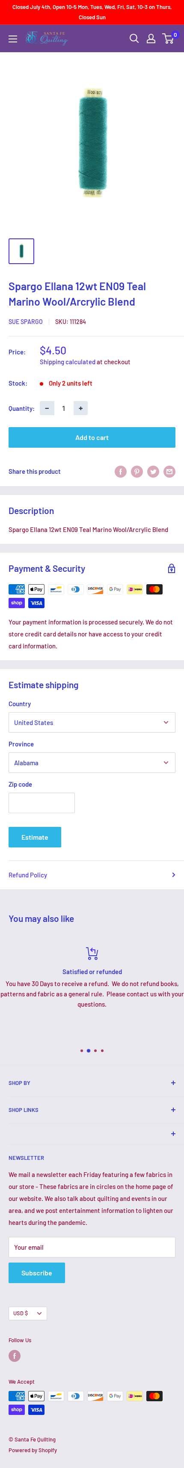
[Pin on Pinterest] (137, 471)
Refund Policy (28, 875)
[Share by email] (169, 471)
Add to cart (92, 437)
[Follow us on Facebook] (15, 1356)
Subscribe (36, 1273)
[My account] (151, 38)
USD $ (20, 1313)
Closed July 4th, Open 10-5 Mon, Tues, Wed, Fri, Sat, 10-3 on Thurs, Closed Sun (92, 12)
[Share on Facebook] (121, 471)
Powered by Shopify (33, 1450)
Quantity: (22, 408)
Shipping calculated (67, 362)
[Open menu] (13, 39)
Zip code (20, 784)
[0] (168, 38)
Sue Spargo (26, 321)
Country (20, 703)
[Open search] (134, 38)
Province (21, 744)
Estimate (34, 837)
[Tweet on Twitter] (153, 471)
